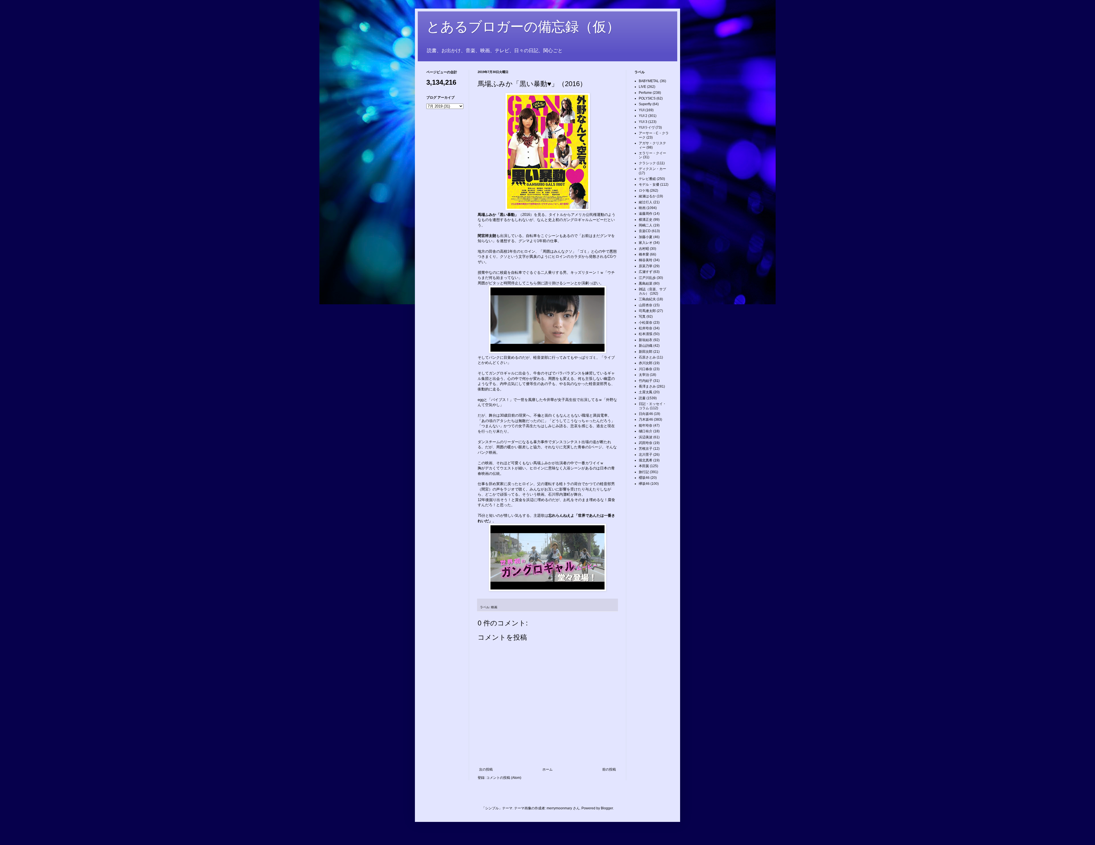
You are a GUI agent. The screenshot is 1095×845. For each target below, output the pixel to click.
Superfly (645, 104)
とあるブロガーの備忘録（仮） (523, 26)
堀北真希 (645, 460)
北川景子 (645, 455)
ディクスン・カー (652, 169)
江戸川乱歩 (647, 278)
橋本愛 (644, 254)
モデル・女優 (649, 185)
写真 (642, 317)
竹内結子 (645, 381)
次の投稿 (486, 769)
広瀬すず (645, 272)
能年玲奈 (645, 425)
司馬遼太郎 (647, 311)
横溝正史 (645, 220)
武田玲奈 (645, 443)
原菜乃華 (645, 266)
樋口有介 (645, 431)
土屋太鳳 (645, 392)
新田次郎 (645, 352)
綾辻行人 (645, 202)
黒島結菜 (645, 283)
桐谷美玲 (645, 260)
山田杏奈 (645, 305)
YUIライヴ (647, 127)
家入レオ (645, 243)
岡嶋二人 (645, 225)
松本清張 (645, 334)
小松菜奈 (645, 323)
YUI (641, 110)
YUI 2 (643, 116)
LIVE (642, 87)
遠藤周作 (645, 214)
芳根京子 (645, 449)
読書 (642, 398)
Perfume (645, 93)
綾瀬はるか (647, 196)
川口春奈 (645, 369)
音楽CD (645, 231)
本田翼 (644, 466)
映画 (494, 607)
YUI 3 (643, 122)
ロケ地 (644, 190)
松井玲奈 (645, 328)
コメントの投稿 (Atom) (503, 778)
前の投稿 (609, 769)
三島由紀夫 (647, 299)
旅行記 (644, 472)
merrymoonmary (559, 808)
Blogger (607, 808)
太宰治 (644, 375)
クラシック (647, 163)
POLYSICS (647, 98)
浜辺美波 (645, 437)
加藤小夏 (645, 237)
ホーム (547, 769)
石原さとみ (647, 357)
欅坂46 (644, 484)
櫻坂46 (644, 478)
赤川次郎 (645, 363)
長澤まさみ (647, 386)
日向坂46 (646, 414)
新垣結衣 (645, 340)
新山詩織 (645, 346)
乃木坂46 (646, 420)
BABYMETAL (649, 81)
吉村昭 (644, 249)
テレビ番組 (647, 179)
